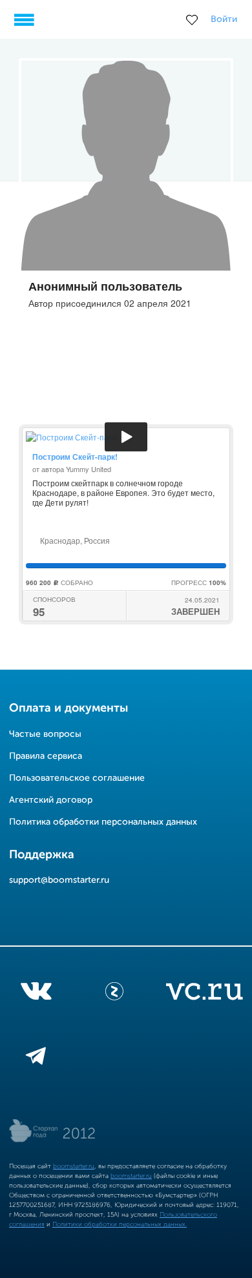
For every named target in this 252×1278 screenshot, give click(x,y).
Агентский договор (50, 800)
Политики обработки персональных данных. (119, 1224)
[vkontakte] (36, 994)
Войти (224, 19)
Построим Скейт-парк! (75, 456)
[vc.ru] (204, 994)
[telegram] (36, 1058)
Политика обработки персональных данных (103, 822)
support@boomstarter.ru (59, 880)
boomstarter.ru (73, 1166)
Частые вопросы (45, 734)
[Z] (114, 994)
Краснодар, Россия (74, 540)
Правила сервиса (45, 756)
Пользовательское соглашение (77, 778)
